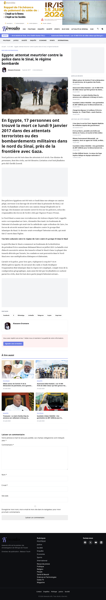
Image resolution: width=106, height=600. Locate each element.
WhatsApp (21, 315)
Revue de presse (43, 564)
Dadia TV (40, 580)
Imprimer (58, 315)
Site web (5, 496)
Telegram (41, 315)
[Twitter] (90, 542)
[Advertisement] (35, 182)
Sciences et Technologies (46, 577)
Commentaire (8, 445)
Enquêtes (46, 592)
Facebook (6, 315)
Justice (15, 40)
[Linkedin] (101, 542)
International (63, 40)
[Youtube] (96, 542)
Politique (40, 566)
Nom (4, 475)
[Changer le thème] (102, 29)
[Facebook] (85, 542)
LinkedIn (31, 315)
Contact (39, 592)
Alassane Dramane (14, 70)
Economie (42, 40)
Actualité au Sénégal (79, 29)
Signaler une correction (13, 344)
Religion (40, 569)
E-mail (5, 485)
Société (49, 29)
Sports (57, 29)
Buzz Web (65, 29)
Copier (49, 315)
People (39, 572)
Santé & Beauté (43, 574)
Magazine (41, 582)
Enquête (41, 29)
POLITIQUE (32, 29)
